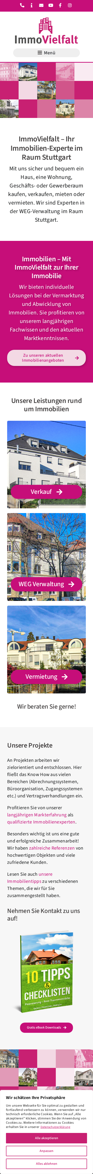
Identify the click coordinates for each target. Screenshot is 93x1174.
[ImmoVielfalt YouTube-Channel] (49, 5)
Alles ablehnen (46, 1163)
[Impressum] (30, 5)
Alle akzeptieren (46, 1138)
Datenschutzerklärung (55, 1127)
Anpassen (46, 1151)
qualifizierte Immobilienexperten (41, 822)
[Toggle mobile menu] (46, 52)
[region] (46, 1132)
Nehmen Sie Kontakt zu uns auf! (43, 914)
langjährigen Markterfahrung (37, 815)
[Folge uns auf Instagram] (68, 5)
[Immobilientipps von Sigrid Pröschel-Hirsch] (46, 932)
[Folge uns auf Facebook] (58, 5)
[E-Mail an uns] (39, 5)
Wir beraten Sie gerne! (46, 706)
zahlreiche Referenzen (52, 848)
